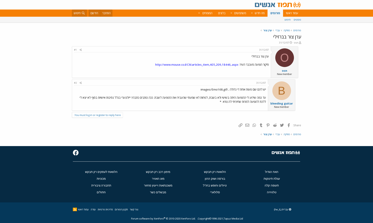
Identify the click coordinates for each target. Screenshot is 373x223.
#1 (75, 49)
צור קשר (134, 209)
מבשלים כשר (158, 192)
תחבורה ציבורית (101, 185)
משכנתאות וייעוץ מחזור (158, 185)
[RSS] (75, 209)
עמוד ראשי (292, 13)
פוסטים (297, 19)
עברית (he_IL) (281, 209)
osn (296, 42)
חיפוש (288, 19)
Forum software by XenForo (163, 218)
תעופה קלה (272, 185)
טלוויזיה (271, 192)
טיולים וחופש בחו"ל (215, 185)
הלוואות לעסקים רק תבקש (101, 171)
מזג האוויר (158, 178)
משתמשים (240, 13)
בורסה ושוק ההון (215, 178)
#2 (75, 82)
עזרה (93, 209)
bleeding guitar (281, 103)
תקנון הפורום (121, 209)
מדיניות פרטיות (105, 209)
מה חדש (260, 13)
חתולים (101, 192)
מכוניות (101, 178)
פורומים (275, 13)
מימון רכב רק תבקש (158, 171)
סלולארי (215, 192)
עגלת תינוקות (272, 178)
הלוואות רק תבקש (215, 171)
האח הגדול (271, 171)
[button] (251, 13)
